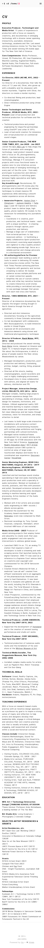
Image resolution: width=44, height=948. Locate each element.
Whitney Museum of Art (26, 648)
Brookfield (16, 458)
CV (4, 17)
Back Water (7, 346)
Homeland (37, 627)
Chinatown (9, 203)
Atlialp (31, 942)
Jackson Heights (23, 203)
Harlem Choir (29, 201)
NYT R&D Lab (18, 147)
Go (22, 942)
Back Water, (28, 338)
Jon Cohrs (22, 939)
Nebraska (8, 516)
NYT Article (32, 445)
